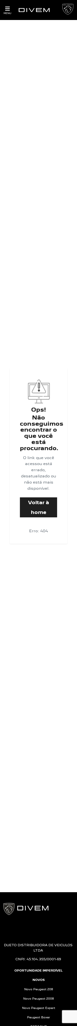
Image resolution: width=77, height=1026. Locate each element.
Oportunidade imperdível (38, 970)
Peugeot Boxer (38, 1017)
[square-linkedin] (48, 927)
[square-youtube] (41, 927)
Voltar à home (38, 507)
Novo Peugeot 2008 (38, 998)
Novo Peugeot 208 (38, 989)
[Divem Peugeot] (34, 10)
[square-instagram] (35, 927)
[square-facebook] (28, 927)
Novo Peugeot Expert (38, 1008)
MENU (7, 13)
